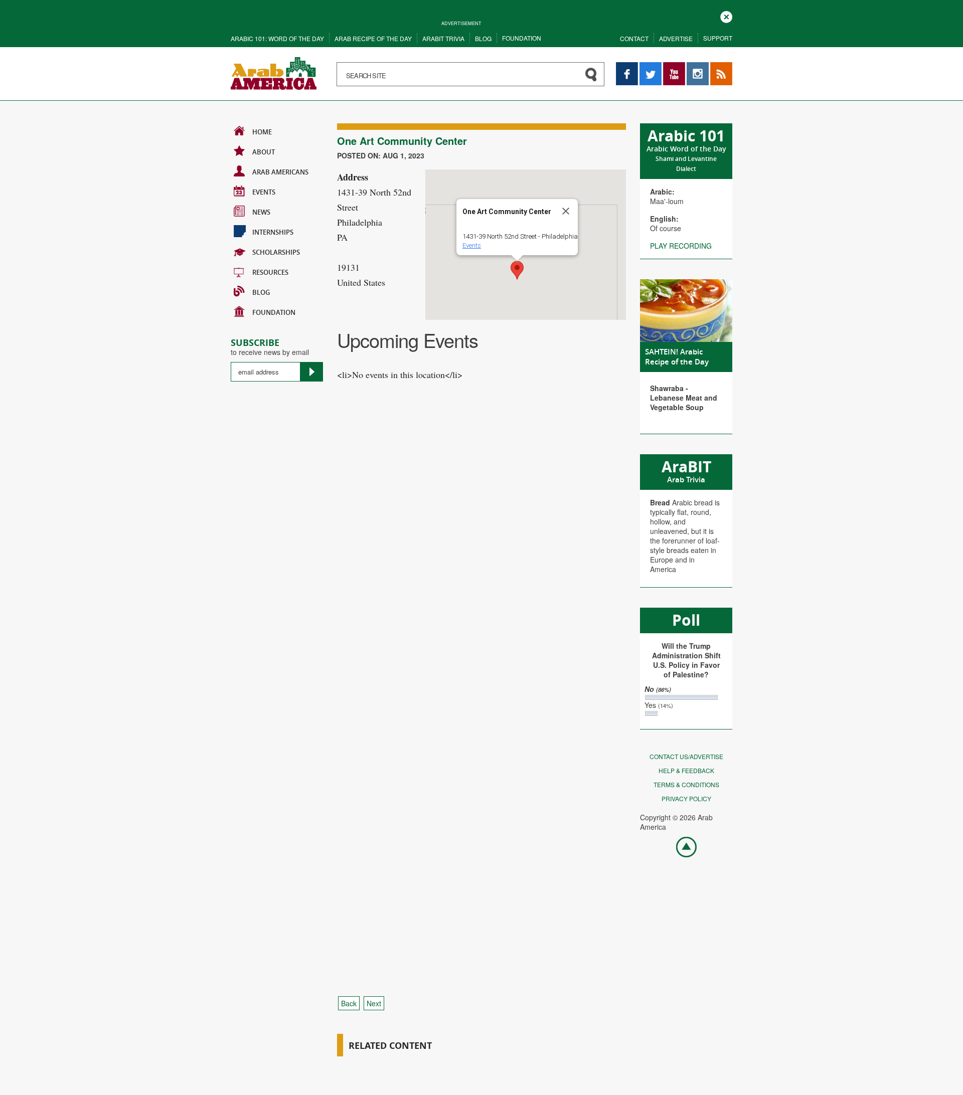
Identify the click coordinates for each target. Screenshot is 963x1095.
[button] (517, 270)
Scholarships (276, 252)
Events (263, 192)
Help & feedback (686, 770)
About (263, 151)
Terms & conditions (686, 784)
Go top (681, 846)
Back (349, 1003)
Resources (270, 272)
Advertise (676, 38)
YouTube (674, 67)
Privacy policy (686, 798)
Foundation (521, 38)
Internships (272, 232)
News (261, 212)
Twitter (650, 67)
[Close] (566, 211)
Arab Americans (280, 171)
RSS (717, 67)
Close (726, 16)
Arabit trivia (443, 38)
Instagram (698, 67)
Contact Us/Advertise (686, 756)
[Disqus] (481, 581)
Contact (634, 38)
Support (717, 38)
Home (262, 131)
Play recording (681, 246)
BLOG (261, 292)
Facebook (627, 67)
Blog (483, 38)
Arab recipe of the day (373, 38)
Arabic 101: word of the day (277, 38)
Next (374, 1003)
